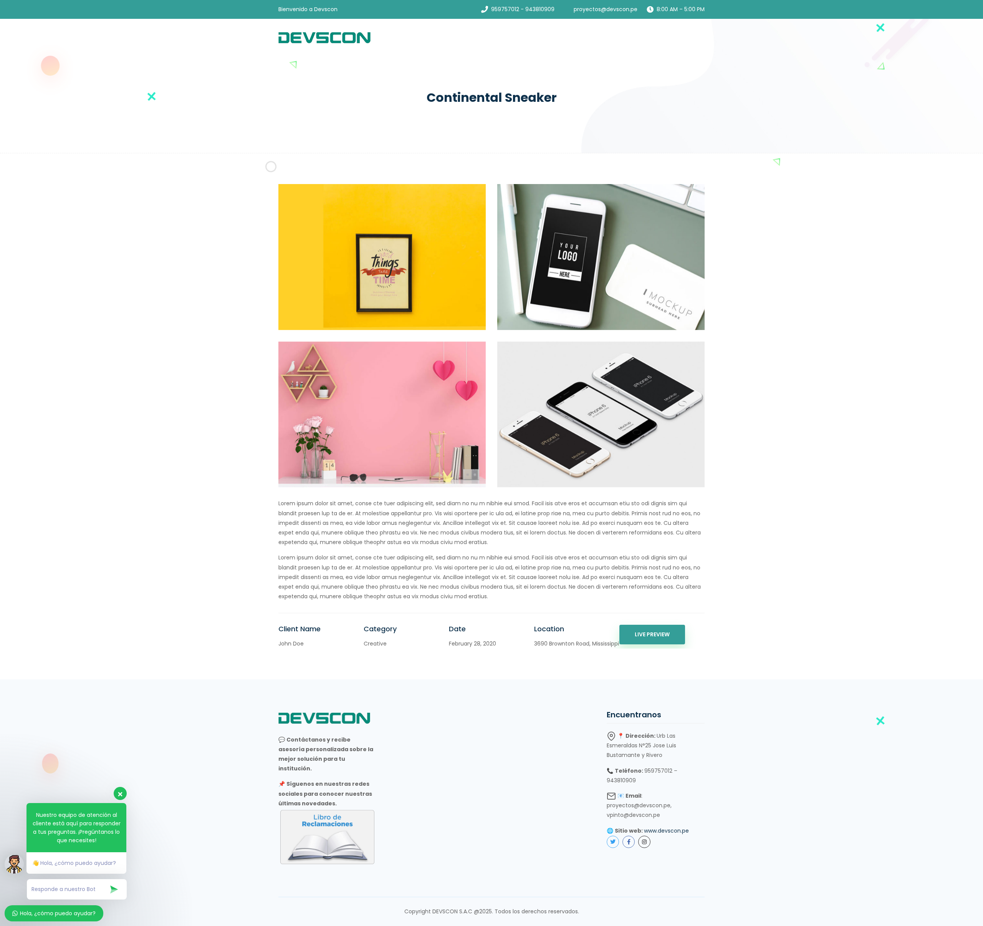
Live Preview (652, 634)
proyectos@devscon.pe (605, 9)
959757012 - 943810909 (522, 9)
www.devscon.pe (666, 831)
